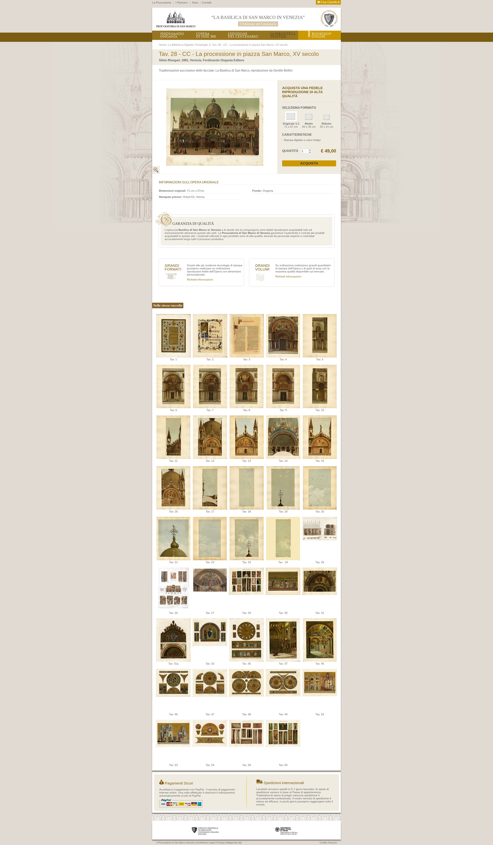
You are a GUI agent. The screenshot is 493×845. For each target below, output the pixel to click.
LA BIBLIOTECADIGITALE (282, 35)
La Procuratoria (161, 2)
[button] (310, 150)
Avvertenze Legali (205, 842)
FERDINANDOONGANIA (172, 35)
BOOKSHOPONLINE (321, 35)
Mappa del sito (234, 842)
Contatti (206, 2)
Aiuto (195, 2)
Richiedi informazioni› (200, 279)
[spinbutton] (304, 151)
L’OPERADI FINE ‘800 (206, 35)
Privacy (221, 842)
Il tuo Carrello (330, 2)
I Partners (182, 2)
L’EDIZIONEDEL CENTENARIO (243, 35)
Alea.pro (332, 842)
